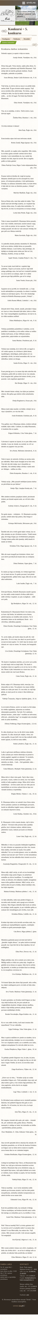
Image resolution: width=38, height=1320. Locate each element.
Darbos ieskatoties (8, 42)
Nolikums (16, 39)
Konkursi (15, 29)
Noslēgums (6, 39)
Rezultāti (27, 39)
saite (27, 1295)
